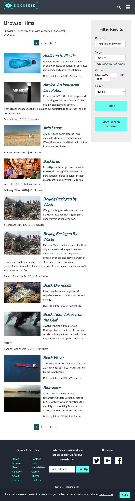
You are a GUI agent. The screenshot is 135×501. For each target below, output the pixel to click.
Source (99, 85)
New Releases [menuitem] (17, 469)
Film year (100, 70)
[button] (119, 7)
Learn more (106, 494)
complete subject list (113, 63)
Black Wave (53, 357)
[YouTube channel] (107, 460)
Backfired (51, 161)
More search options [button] (111, 124)
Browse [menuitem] (16, 463)
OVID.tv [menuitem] (36, 479)
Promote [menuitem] (17, 479)
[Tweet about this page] (96, 460)
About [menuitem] (15, 475)
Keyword (100, 38)
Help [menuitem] (34, 463)
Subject (99, 52)
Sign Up (83, 469)
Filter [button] (111, 106)
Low (97, 74)
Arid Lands (52, 127)
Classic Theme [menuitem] (35, 473)
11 (51, 42)
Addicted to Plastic (59, 55)
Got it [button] (125, 495)
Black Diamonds (57, 285)
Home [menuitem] (15, 458)
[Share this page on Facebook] (118, 460)
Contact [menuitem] (36, 458)
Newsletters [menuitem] (37, 467)
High (121, 74)
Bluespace (52, 387)
